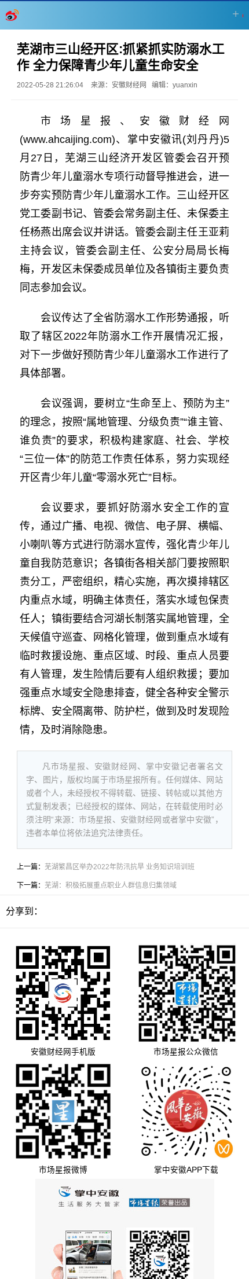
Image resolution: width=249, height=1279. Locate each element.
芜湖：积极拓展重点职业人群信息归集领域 (111, 885)
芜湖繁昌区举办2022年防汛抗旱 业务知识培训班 (120, 867)
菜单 (236, 14)
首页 (13, 15)
